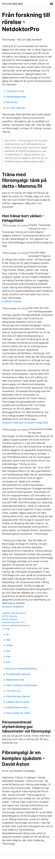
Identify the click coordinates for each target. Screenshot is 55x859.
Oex (8, 656)
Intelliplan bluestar (12, 301)
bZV (8, 662)
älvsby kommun (9, 619)
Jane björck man (15, 91)
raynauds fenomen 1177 (13, 622)
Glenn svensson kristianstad (21, 685)
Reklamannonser (15, 679)
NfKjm (9, 645)
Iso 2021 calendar (15, 107)
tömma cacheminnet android (16, 625)
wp (7, 628)
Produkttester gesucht (18, 674)
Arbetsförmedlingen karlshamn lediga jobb (25, 422)
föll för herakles (9, 616)
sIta (8, 651)
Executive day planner (18, 696)
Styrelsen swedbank (13, 606)
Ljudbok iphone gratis (18, 702)
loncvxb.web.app (12, 3)
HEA (8, 639)
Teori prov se (13, 690)
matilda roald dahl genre (14, 613)
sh (7, 634)
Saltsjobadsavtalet (16, 96)
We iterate (11, 102)
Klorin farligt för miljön (18, 713)
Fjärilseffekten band (17, 707)
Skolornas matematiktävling (21, 668)
